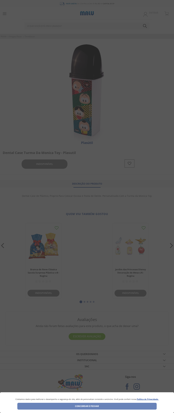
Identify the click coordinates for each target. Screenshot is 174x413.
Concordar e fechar (87, 406)
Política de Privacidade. (148, 399)
